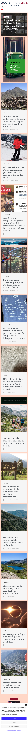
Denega (14, 722)
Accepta (14, 718)
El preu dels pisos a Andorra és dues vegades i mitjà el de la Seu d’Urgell (13, 24)
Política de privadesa (12, 730)
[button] (26, 704)
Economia (6, 17)
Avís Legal (19, 730)
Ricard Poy (7, 31)
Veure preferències (14, 726)
